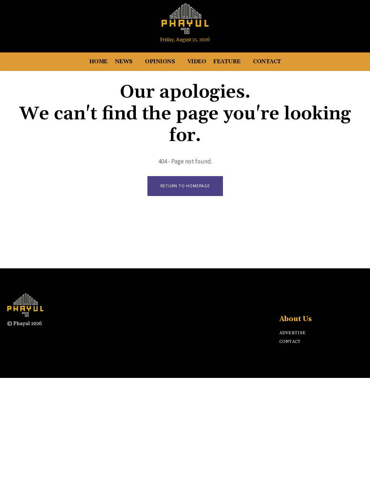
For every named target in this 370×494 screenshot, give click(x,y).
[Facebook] (312, 22)
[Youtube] (339, 22)
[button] (354, 22)
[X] (309, 300)
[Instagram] (325, 22)
